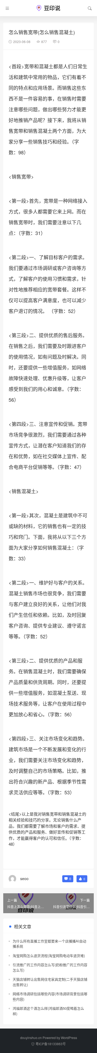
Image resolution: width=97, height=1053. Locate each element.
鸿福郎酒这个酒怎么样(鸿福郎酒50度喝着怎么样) (48, 1011)
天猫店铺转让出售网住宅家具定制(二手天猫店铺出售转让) (50, 982)
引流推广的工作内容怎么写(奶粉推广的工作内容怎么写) (50, 967)
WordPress (69, 1037)
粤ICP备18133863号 (51, 1043)
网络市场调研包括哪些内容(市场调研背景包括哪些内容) (50, 996)
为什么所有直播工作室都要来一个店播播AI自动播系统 (49, 943)
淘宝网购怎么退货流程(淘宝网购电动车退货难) (49, 955)
